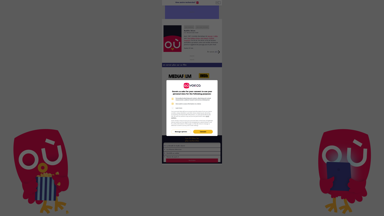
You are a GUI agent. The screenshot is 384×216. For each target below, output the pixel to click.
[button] (192, 108)
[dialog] (192, 108)
